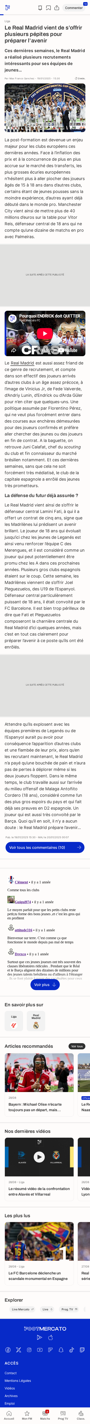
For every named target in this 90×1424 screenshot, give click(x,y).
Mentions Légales (18, 1381)
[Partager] (57, 8)
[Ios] (50, 1337)
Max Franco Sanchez (21, 78)
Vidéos (10, 1388)
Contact (11, 1373)
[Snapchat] (60, 1350)
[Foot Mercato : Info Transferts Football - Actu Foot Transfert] (45, 1328)
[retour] (7, 8)
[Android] (39, 1337)
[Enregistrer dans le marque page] (48, 8)
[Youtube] (39, 1350)
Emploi (10, 1403)
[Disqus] (45, 931)
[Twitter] (18, 1350)
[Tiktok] (71, 1350)
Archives (11, 1396)
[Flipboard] (50, 1350)
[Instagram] (29, 1350)
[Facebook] (7, 1350)
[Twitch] (82, 1350)
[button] (73, 8)
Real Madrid (22, 363)
